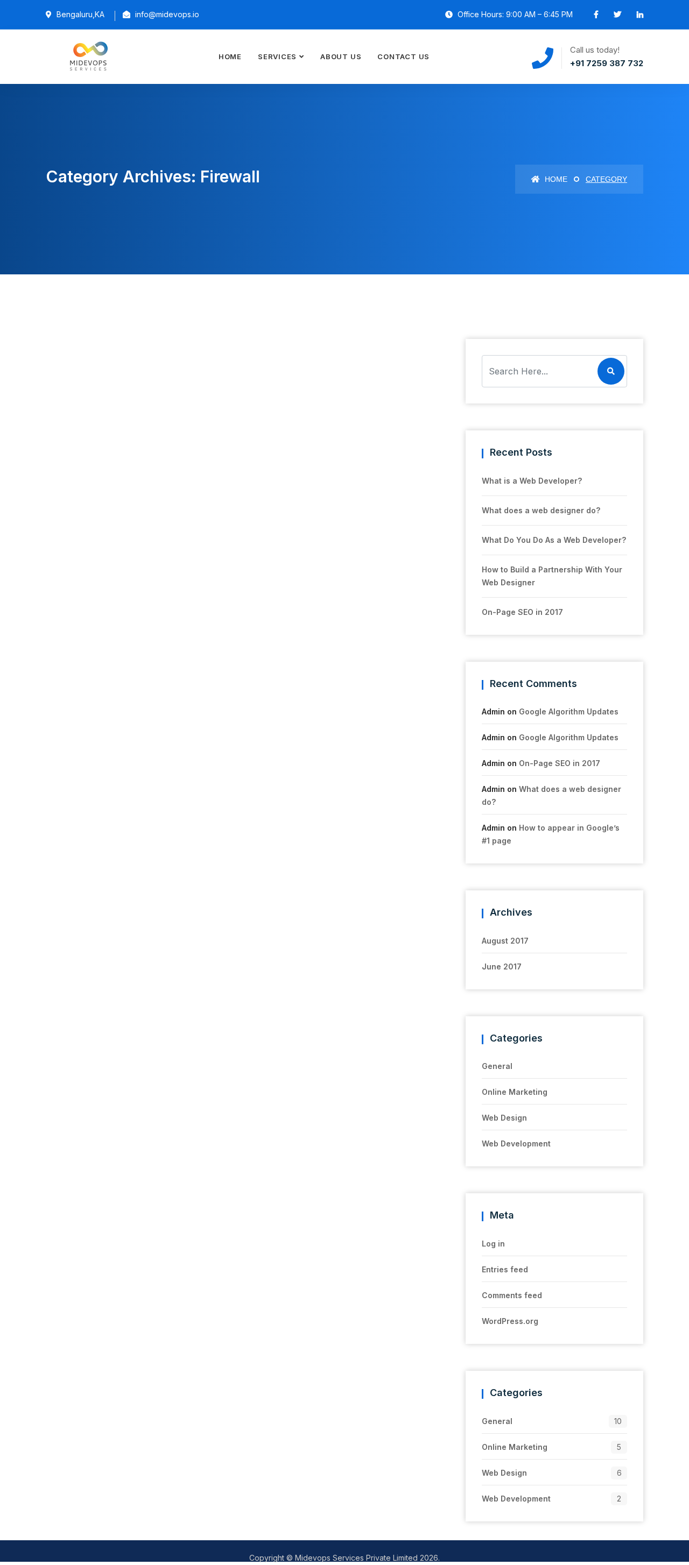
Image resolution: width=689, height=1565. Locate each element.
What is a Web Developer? (532, 480)
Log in (493, 1243)
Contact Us (403, 56)
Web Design (504, 1117)
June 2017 (502, 966)
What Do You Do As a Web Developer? (554, 539)
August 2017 (505, 940)
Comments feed (512, 1295)
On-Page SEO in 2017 (522, 612)
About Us (340, 56)
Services (277, 56)
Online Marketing (514, 1091)
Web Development (516, 1143)
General (497, 1066)
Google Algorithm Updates (568, 711)
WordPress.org (510, 1321)
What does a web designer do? (541, 510)
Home (230, 56)
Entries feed (505, 1269)
